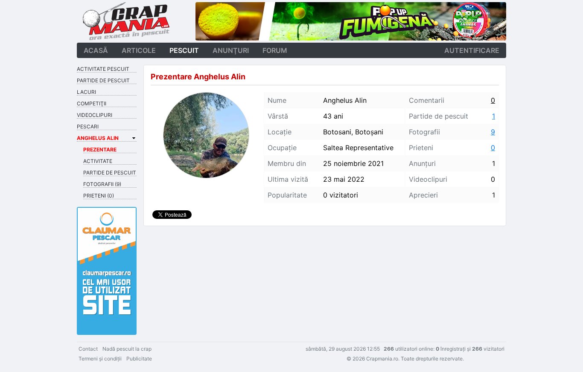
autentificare (471, 50)
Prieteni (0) (98, 195)
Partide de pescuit (103, 80)
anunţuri (231, 50)
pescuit (184, 50)
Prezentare (100, 149)
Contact (88, 349)
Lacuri (86, 92)
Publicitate (139, 358)
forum (274, 50)
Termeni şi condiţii (100, 358)
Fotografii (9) (102, 184)
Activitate (97, 161)
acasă (96, 50)
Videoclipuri (94, 115)
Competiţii (91, 103)
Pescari (88, 126)
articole (139, 50)
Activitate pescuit (103, 69)
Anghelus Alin (98, 138)
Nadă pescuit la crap (127, 349)
